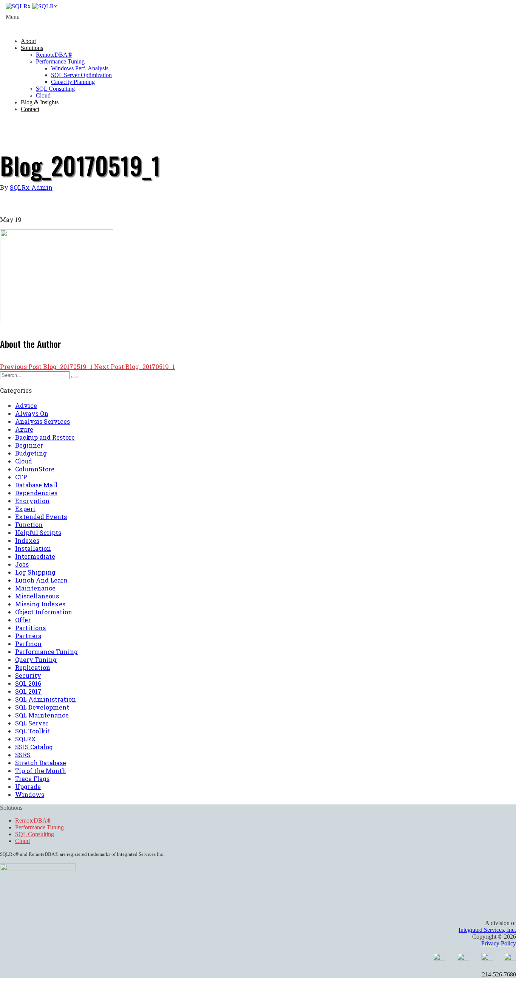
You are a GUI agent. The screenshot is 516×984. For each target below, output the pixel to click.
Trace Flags (32, 779)
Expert (25, 509)
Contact (30, 109)
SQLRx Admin (31, 187)
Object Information (43, 612)
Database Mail (36, 485)
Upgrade (28, 786)
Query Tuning (36, 659)
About (28, 41)
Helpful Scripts (38, 532)
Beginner (29, 445)
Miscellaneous (37, 596)
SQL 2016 (28, 683)
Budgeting (31, 453)
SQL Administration (45, 699)
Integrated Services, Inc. (487, 930)
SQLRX (25, 739)
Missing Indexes (40, 604)
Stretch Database (40, 763)
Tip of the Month (40, 771)
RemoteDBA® (54, 54)
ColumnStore (34, 469)
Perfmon (28, 644)
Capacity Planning (73, 82)
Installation (33, 548)
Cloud (43, 95)
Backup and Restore (45, 437)
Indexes (27, 540)
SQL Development (42, 707)
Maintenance (35, 588)
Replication (32, 667)
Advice (26, 405)
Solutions (32, 48)
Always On (31, 413)
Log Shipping (35, 572)
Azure (24, 429)
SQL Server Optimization (81, 75)
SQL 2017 (28, 691)
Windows (29, 794)
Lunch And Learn (41, 580)
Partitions (30, 628)
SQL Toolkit (32, 731)
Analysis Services (42, 421)
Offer (23, 620)
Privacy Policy (498, 943)
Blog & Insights (40, 102)
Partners (28, 636)
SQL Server (31, 723)
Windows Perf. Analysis (79, 68)
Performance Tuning (60, 61)
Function (29, 524)
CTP (21, 477)
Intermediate (35, 556)
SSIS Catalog (34, 747)
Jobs (22, 564)
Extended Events (41, 517)
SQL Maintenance (42, 715)
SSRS (23, 755)
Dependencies (36, 493)
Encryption (32, 501)
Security (28, 675)
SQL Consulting (55, 88)
